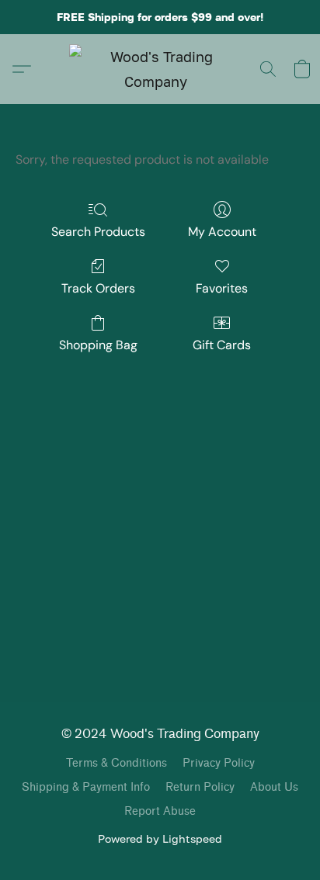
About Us (274, 787)
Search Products (98, 231)
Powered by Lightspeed (160, 838)
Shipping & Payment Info (86, 787)
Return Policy (200, 787)
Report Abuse (160, 811)
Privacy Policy (219, 763)
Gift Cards (222, 345)
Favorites (222, 288)
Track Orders (98, 288)
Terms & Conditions (116, 763)
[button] (160, 69)
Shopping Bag (98, 345)
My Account (222, 231)
